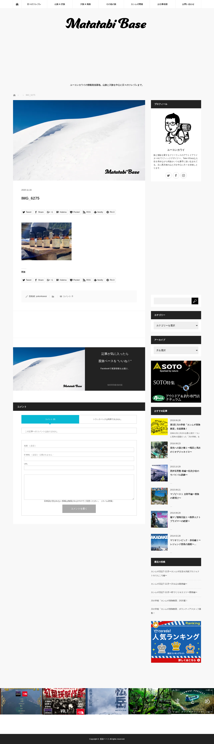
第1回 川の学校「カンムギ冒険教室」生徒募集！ (185, 426)
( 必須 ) (29, 446)
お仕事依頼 (162, 4)
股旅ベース (104, 739)
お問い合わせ (188, 4)
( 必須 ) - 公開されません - (39, 455)
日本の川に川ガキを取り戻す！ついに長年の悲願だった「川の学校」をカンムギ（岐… (185, 436)
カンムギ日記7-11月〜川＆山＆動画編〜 (169, 584)
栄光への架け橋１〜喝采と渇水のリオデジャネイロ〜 (185, 450)
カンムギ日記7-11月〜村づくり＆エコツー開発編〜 (174, 592)
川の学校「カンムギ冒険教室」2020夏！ (169, 600)
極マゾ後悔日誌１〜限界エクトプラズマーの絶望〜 (185, 519)
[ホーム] (17, 4)
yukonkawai (41, 296)
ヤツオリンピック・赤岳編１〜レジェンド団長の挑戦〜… (185, 542)
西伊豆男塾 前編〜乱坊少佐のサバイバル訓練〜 (184, 473)
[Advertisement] (107, 56)
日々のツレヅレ (34, 4)
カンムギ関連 (137, 4)
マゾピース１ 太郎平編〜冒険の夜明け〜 (184, 496)
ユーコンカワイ (176, 149)
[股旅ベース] (107, 29)
